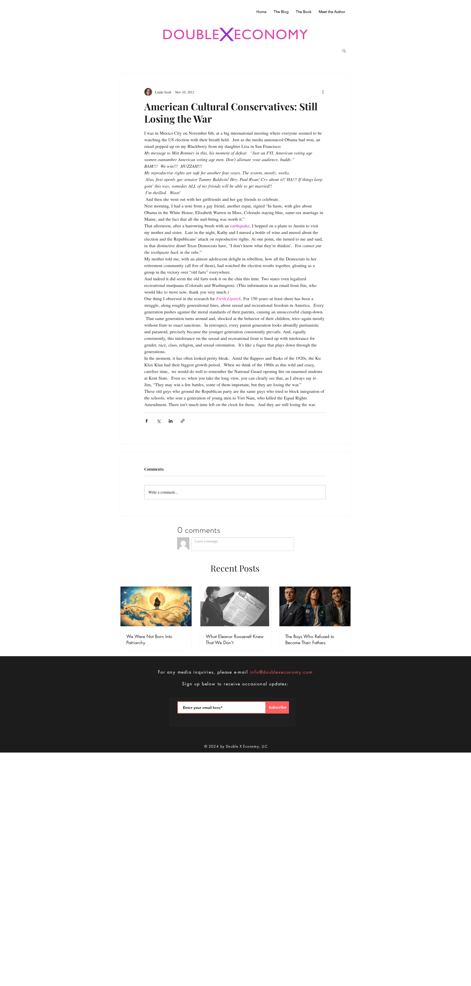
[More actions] (323, 92)
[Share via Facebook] (146, 421)
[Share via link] (182, 421)
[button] (344, 50)
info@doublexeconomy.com (281, 672)
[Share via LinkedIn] (170, 421)
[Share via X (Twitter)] (158, 421)
